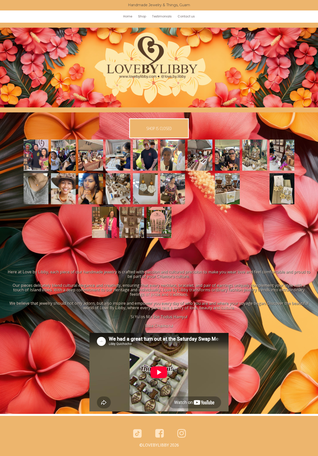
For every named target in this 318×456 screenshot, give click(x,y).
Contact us (186, 16)
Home (127, 16)
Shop (142, 16)
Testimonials (162, 16)
